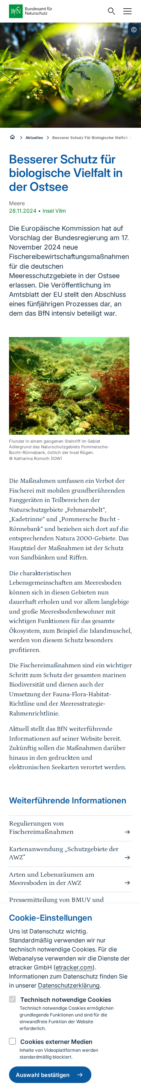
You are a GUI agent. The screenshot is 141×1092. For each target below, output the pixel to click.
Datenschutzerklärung (69, 985)
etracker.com (74, 967)
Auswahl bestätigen (43, 1074)
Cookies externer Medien (56, 1041)
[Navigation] (125, 11)
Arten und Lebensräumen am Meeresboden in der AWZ (51, 879)
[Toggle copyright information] (133, 29)
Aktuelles (34, 137)
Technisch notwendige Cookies (65, 999)
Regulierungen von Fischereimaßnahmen (41, 828)
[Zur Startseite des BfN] (56, 11)
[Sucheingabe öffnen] (109, 11)
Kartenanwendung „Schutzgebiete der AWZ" (63, 853)
